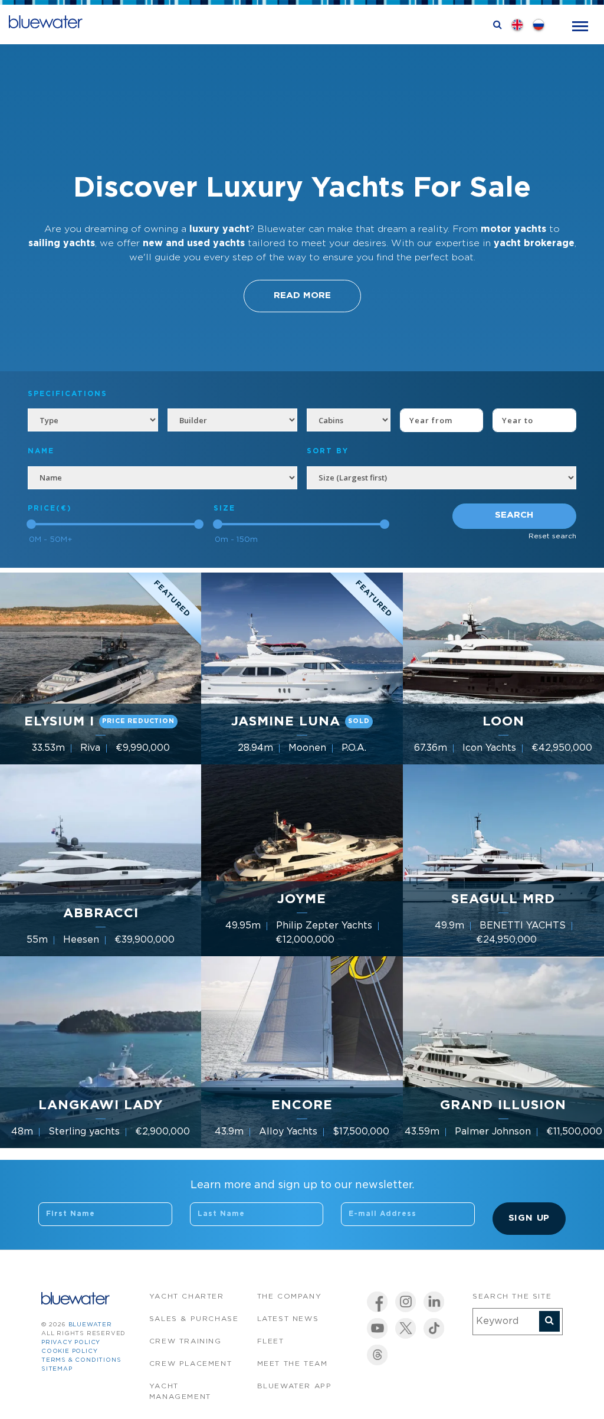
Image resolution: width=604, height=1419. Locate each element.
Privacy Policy (70, 1342)
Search (514, 515)
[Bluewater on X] (405, 1328)
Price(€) (50, 508)
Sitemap (57, 1369)
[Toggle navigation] (580, 25)
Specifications (67, 394)
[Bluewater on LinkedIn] (434, 1302)
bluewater (90, 1325)
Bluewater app (294, 1386)
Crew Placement (190, 1364)
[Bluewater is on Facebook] (377, 1302)
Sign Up (529, 1218)
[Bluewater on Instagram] (405, 1302)
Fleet (270, 1341)
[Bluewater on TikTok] (434, 1328)
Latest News (288, 1319)
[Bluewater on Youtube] (377, 1328)
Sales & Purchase (194, 1319)
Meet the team (292, 1364)
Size (224, 508)
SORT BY (328, 451)
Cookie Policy (69, 1351)
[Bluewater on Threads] (377, 1355)
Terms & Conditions (81, 1360)
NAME (41, 451)
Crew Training (185, 1341)
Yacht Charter (186, 1296)
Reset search (552, 536)
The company (289, 1296)
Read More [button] (302, 295)
